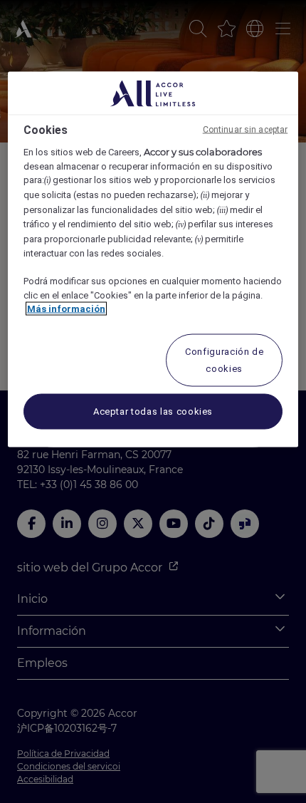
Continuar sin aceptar (245, 130)
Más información (66, 309)
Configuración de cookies (224, 359)
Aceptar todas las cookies (153, 410)
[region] (153, 259)
